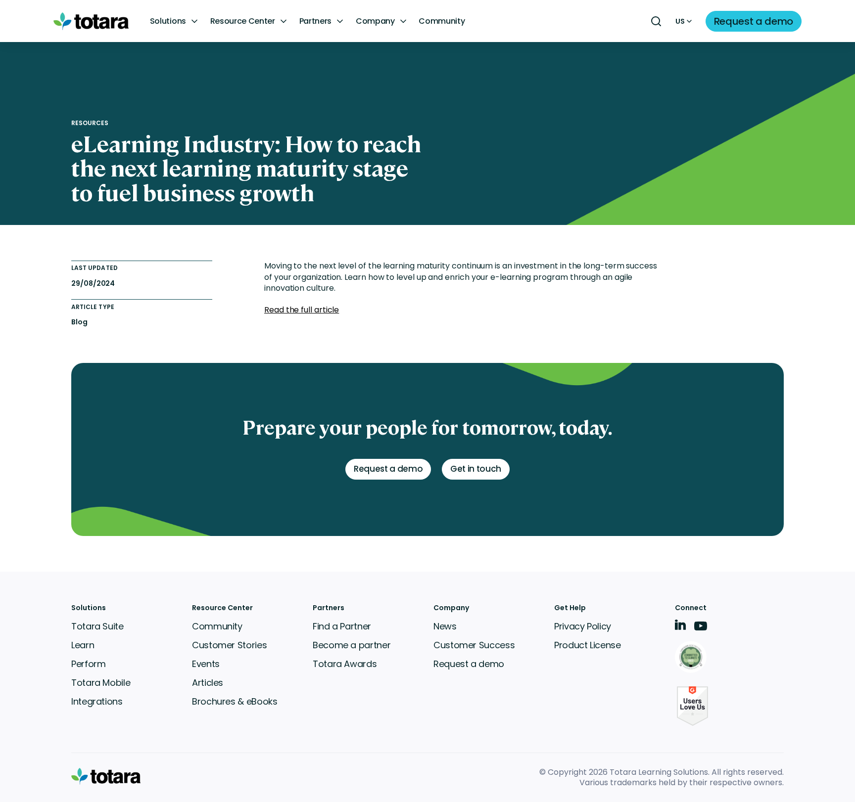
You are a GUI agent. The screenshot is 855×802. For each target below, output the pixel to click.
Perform (88, 664)
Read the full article (301, 309)
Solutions (168, 21)
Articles (207, 682)
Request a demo (468, 664)
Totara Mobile (100, 682)
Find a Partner (342, 626)
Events (206, 664)
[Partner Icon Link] (692, 658)
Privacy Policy (582, 626)
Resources (90, 123)
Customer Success (474, 645)
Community (442, 21)
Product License (587, 645)
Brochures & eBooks (235, 701)
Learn (82, 645)
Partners (315, 21)
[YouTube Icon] (700, 629)
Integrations (97, 701)
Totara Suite (97, 626)
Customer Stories (229, 645)
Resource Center (242, 21)
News (445, 626)
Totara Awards (345, 664)
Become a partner (351, 645)
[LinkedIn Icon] (680, 627)
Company (375, 21)
